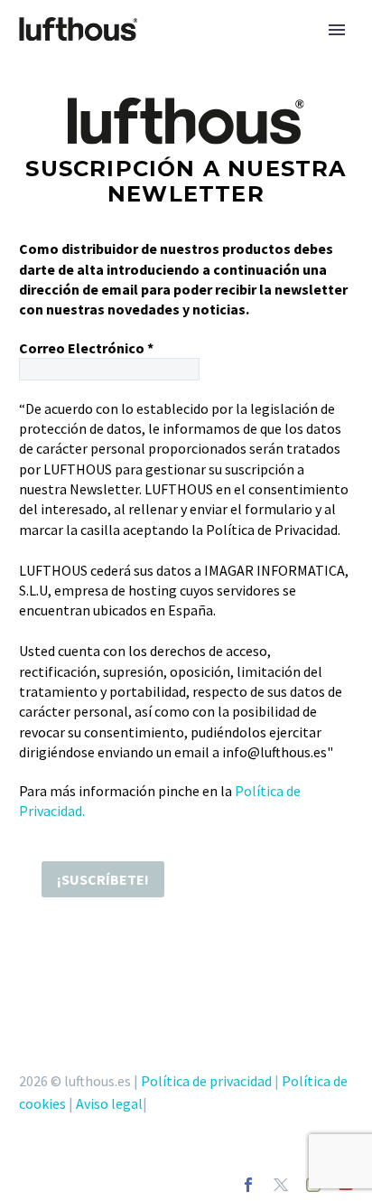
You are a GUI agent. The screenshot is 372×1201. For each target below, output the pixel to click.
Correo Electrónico (86, 348)
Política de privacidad (206, 1081)
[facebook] (248, 1185)
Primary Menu (337, 29)
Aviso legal (109, 1103)
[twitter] (281, 1185)
